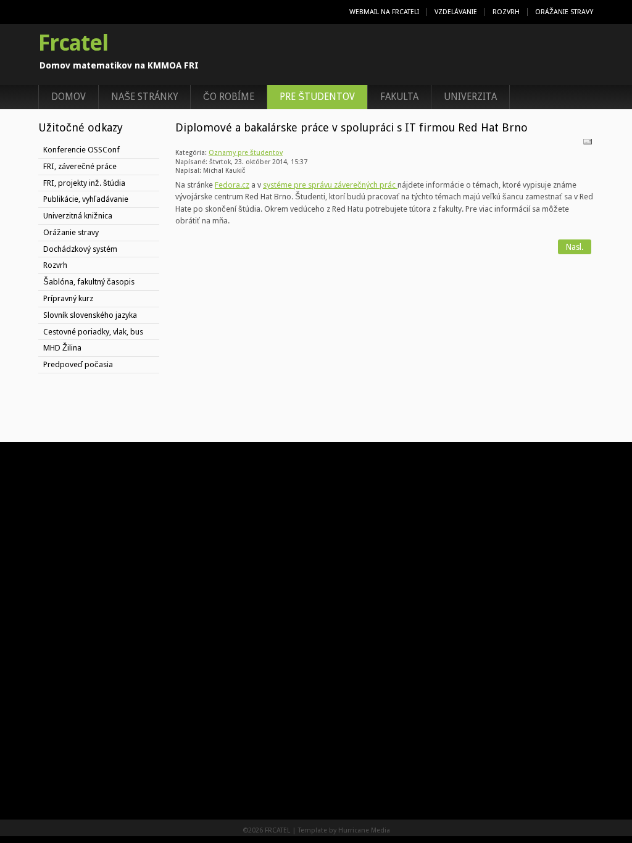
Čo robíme (228, 96)
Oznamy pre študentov (246, 153)
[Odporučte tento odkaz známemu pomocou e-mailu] (587, 144)
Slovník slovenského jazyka (90, 315)
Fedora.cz (232, 184)
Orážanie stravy (564, 12)
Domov (68, 96)
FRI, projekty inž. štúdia (84, 183)
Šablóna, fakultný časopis (89, 281)
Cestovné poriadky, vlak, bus (93, 331)
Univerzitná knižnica (77, 215)
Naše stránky (144, 96)
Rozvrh (506, 12)
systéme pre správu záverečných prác (330, 184)
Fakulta (399, 96)
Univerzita (470, 96)
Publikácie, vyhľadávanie (85, 199)
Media (380, 830)
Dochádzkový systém (80, 249)
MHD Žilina (62, 347)
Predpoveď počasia (78, 364)
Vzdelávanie (455, 12)
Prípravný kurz (68, 298)
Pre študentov (317, 96)
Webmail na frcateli (384, 12)
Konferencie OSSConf (81, 149)
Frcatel (72, 43)
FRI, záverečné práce (80, 166)
